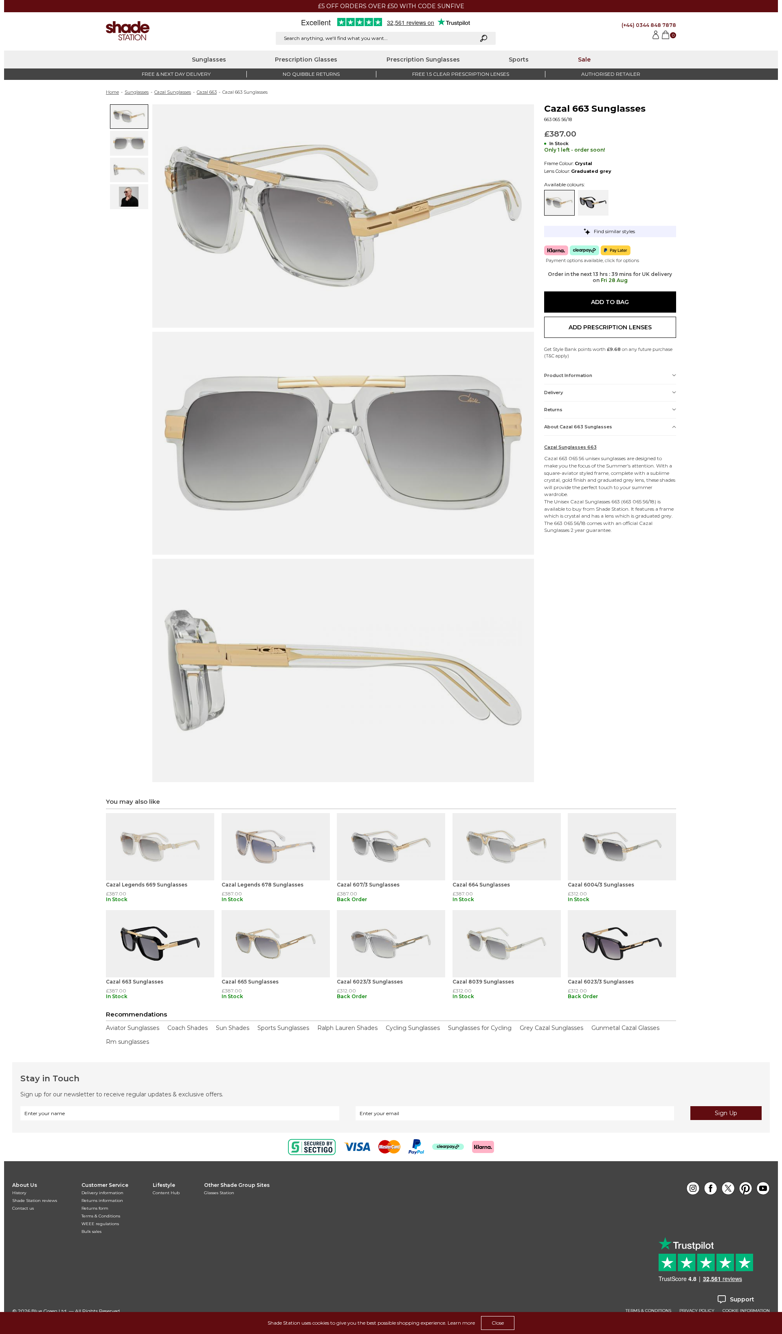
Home (112, 92)
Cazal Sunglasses (172, 92)
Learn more (461, 1323)
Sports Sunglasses (283, 1028)
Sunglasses (209, 59)
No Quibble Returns (311, 74)
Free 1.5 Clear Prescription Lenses (460, 74)
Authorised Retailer (610, 74)
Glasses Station (219, 1192)
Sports (519, 59)
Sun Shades (232, 1028)
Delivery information (102, 1192)
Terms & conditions (648, 1311)
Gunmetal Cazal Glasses (625, 1028)
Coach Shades (187, 1028)
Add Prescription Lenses (610, 327)
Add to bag (610, 302)
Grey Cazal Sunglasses (551, 1028)
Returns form (94, 1208)
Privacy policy (696, 1311)
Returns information (102, 1200)
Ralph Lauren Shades (347, 1028)
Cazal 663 (207, 92)
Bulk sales (91, 1231)
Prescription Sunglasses (423, 59)
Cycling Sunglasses (413, 1028)
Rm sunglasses (127, 1042)
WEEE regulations (100, 1223)
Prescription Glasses (306, 59)
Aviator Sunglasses (132, 1028)
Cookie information (746, 1311)
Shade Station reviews (34, 1200)
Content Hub (166, 1192)
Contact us (23, 1208)
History (19, 1192)
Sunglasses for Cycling (480, 1028)
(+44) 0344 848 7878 (649, 25)
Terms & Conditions (100, 1216)
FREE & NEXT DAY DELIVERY (176, 74)
